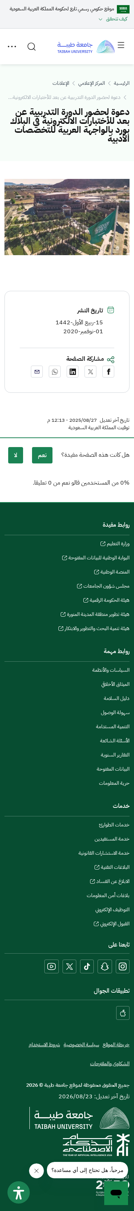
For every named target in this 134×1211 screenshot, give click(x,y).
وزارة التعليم (118, 544)
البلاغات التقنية (115, 868)
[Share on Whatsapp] (55, 372)
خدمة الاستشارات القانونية (104, 853)
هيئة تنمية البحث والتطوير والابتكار (97, 629)
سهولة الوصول (115, 712)
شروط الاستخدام (44, 1044)
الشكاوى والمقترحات (110, 1063)
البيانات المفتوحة (113, 769)
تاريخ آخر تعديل (115, 420)
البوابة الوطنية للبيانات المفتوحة (99, 558)
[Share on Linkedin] (73, 372)
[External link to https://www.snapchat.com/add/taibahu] (105, 966)
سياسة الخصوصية (81, 1044)
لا (15, 455)
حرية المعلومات (114, 783)
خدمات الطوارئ (114, 825)
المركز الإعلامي (91, 83)
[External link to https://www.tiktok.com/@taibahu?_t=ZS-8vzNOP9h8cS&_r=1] (87, 966)
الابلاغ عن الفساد (113, 882)
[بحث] (31, 46)
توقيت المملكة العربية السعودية (99, 427)
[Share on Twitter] (90, 372)
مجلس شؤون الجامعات (106, 587)
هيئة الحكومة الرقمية (110, 601)
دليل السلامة (117, 698)
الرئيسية (122, 83)
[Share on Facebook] (108, 372)
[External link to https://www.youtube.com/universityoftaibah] (51, 966)
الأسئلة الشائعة (115, 741)
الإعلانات (60, 83)
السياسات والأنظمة (111, 670)
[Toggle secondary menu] (11, 46)
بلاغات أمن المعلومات (108, 895)
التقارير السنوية (115, 755)
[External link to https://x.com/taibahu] (69, 966)
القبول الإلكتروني (115, 924)
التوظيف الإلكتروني (112, 909)
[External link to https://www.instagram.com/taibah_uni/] (123, 966)
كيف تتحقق (116, 18)
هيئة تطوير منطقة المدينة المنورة (98, 615)
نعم (42, 455)
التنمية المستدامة (113, 726)
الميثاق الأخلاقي (115, 684)
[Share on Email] (37, 372)
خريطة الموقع (116, 1044)
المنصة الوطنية (115, 573)
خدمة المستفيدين (112, 839)
